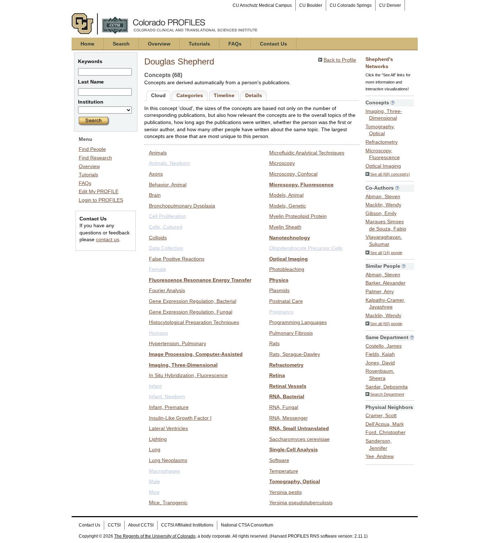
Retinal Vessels (287, 386)
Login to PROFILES (101, 200)
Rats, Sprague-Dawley (294, 354)
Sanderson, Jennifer (378, 444)
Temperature (283, 471)
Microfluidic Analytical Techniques (306, 153)
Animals (158, 153)
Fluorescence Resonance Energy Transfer (200, 280)
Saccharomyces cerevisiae (299, 439)
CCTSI (114, 525)
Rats (274, 343)
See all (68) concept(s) (390, 174)
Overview (159, 44)
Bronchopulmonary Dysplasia (182, 206)
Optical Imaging (288, 259)
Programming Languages (298, 322)
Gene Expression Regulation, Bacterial (192, 301)
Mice (154, 492)
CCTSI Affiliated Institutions (187, 525)
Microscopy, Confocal (293, 174)
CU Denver (390, 5)
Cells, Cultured (165, 227)
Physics (279, 280)
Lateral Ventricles (168, 428)
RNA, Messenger (288, 418)
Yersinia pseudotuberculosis (301, 502)
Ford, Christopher (385, 432)
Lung (154, 449)
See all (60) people (386, 323)
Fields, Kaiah (380, 354)
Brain (155, 195)
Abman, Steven (382, 196)
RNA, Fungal (283, 407)
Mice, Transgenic (168, 502)
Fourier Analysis (167, 290)
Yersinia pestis (285, 492)
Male (154, 481)
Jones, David (380, 363)
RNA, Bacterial (286, 396)
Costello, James (383, 346)
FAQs (235, 44)
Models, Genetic (287, 206)
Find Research (95, 158)
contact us (107, 239)
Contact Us (273, 44)
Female (157, 269)
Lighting (158, 439)
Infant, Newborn (167, 396)
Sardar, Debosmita (386, 387)
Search (121, 44)
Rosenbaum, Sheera (379, 374)
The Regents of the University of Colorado (154, 536)
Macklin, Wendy (383, 205)
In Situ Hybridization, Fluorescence (188, 375)
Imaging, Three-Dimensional (183, 365)
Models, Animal (286, 195)
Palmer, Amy (379, 291)
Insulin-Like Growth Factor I (180, 418)
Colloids (158, 237)
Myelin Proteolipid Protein (298, 216)
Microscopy (282, 163)
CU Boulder (310, 5)
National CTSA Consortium (247, 525)
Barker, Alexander (385, 283)
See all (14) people (386, 253)
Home (88, 44)
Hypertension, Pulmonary (177, 343)
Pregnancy (281, 312)
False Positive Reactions (176, 259)
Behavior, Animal (168, 184)
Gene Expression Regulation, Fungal (190, 312)
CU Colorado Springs (351, 5)
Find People (92, 149)
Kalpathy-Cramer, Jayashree (385, 303)
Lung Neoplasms (168, 460)
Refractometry (286, 365)
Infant (155, 386)
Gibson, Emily (381, 213)
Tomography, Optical (294, 481)
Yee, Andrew (379, 456)
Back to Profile (340, 60)
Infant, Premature (169, 407)
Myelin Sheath (285, 227)
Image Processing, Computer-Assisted (196, 354)
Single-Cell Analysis (293, 449)
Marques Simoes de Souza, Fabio (385, 225)
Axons (156, 174)
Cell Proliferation (167, 216)
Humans (158, 333)
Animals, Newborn (169, 163)
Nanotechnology (289, 237)
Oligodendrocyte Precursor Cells (306, 248)
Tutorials (199, 44)
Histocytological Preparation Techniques (194, 322)
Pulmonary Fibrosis (291, 333)
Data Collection (166, 248)
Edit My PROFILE (98, 191)
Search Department (387, 394)
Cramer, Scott (381, 415)
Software (279, 460)
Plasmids (279, 290)
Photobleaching (286, 269)
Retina (277, 375)
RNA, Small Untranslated (299, 428)
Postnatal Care (286, 301)
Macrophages (164, 471)
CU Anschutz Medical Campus (262, 5)
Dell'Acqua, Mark (384, 424)
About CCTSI (141, 525)
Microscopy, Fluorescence (301, 184)
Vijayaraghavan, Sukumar (383, 240)
